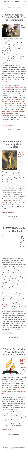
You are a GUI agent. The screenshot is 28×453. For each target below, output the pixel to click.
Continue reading (8, 125)
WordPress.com (18, 449)
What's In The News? (11, 1)
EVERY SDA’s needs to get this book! (14, 229)
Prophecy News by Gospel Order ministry (14, 447)
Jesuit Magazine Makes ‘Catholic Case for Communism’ (14, 17)
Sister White (18, 176)
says (8, 55)
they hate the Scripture (11, 198)
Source (7, 81)
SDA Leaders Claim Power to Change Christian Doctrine (14, 352)
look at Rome (17, 196)
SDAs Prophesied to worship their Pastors (14, 144)
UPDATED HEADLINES (23, 369)
